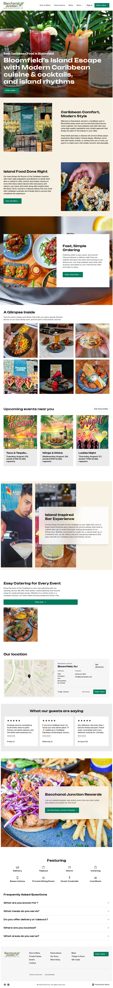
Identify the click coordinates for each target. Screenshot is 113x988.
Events (32, 956)
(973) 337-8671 (80, 674)
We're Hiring (55, 956)
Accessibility (50, 971)
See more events (101, 409)
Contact (32, 959)
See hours (86, 692)
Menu (71, 5)
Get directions (99, 665)
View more (11, 736)
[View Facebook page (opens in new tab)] (5, 980)
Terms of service (35, 971)
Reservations (59, 5)
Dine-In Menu (45, 5)
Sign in (89, 5)
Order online (100, 692)
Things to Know (77, 952)
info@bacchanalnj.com (83, 677)
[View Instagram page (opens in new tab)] (8, 980)
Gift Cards (75, 956)
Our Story (54, 952)
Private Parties (35, 952)
